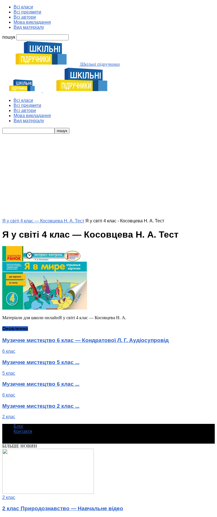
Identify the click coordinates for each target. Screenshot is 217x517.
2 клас (8, 416)
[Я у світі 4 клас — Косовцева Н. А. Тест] (44, 308)
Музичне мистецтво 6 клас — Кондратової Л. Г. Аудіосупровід (85, 340)
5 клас (8, 373)
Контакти (23, 431)
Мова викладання (32, 22)
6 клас (8, 351)
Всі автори (25, 17)
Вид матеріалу (29, 27)
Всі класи (23, 7)
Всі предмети (27, 12)
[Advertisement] (108, 176)
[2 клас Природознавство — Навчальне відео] (48, 492)
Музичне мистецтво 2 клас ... (40, 406)
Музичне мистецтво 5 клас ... (40, 362)
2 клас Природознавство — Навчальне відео (62, 508)
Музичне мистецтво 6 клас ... (40, 384)
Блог (18, 426)
